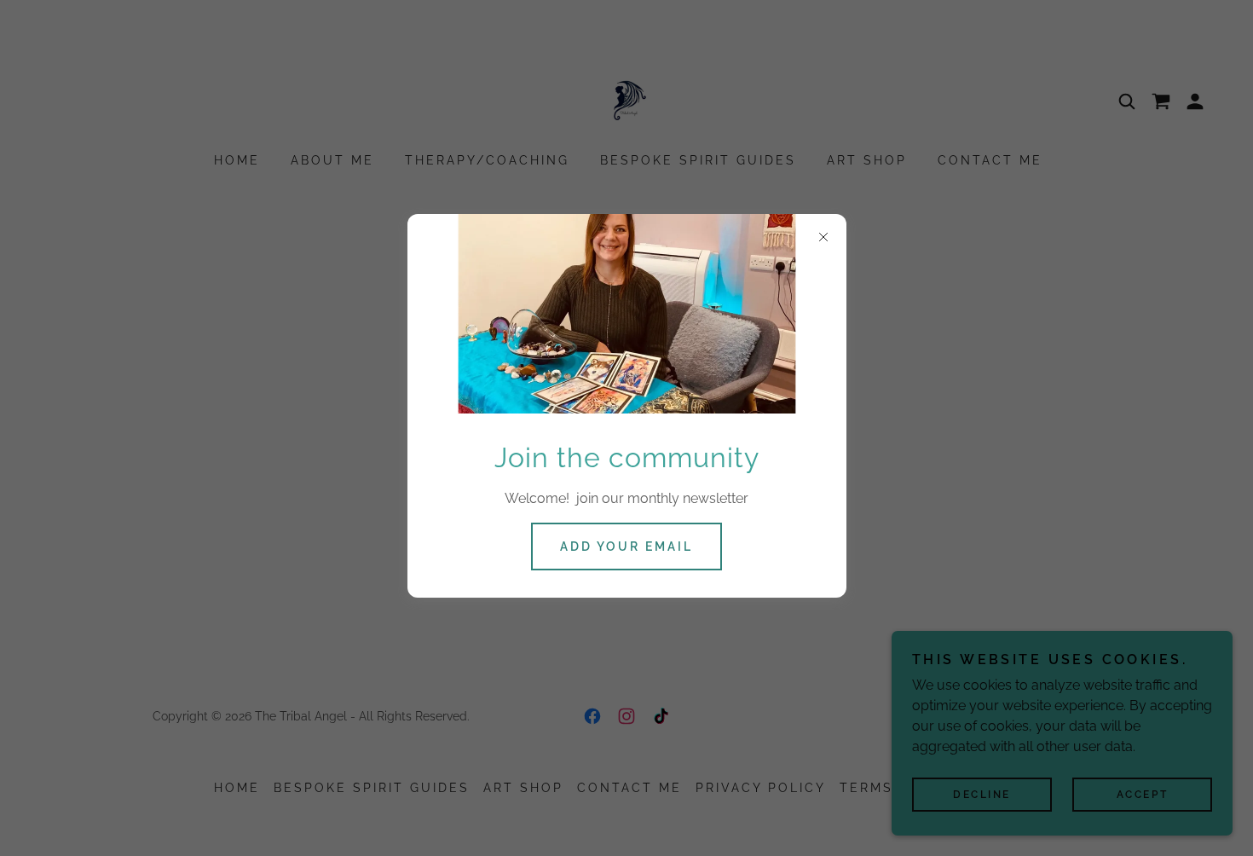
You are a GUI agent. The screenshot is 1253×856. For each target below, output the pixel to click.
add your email (626, 546)
